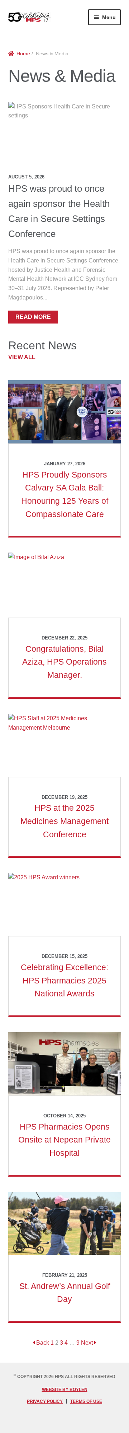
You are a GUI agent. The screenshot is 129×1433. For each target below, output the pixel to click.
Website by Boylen (64, 1389)
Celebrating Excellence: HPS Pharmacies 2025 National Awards (64, 980)
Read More (33, 317)
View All (21, 357)
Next (87, 1343)
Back (42, 1343)
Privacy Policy (45, 1401)
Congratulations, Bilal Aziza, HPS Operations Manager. (64, 662)
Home (23, 53)
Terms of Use (86, 1401)
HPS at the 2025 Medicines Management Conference (64, 821)
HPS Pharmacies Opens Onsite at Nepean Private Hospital (64, 1140)
